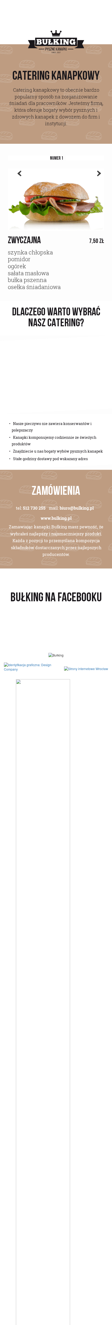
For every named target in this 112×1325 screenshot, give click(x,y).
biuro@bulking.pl (77, 508)
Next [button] (96, 179)
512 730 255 (34, 508)
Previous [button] (17, 179)
